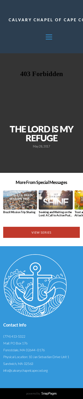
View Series (41, 232)
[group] (20, 203)
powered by (41, 393)
